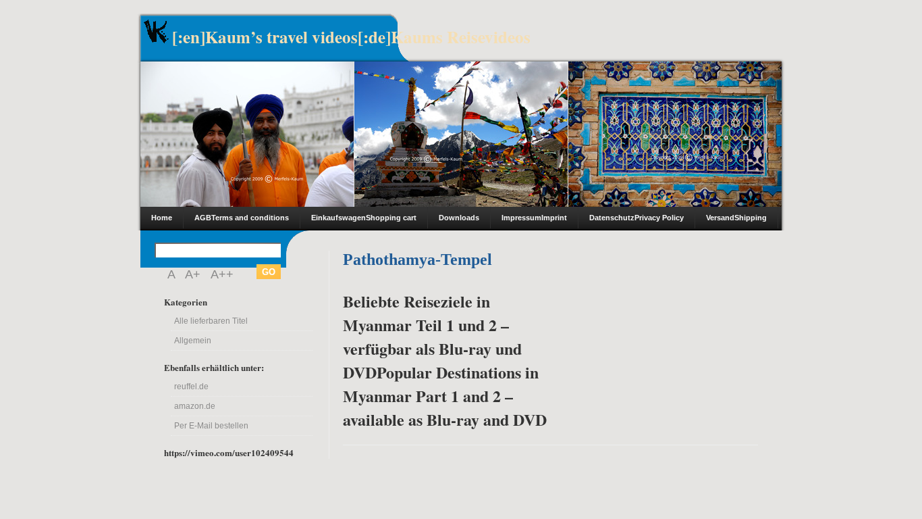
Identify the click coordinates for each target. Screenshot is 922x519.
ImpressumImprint (534, 218)
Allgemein (192, 340)
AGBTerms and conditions (241, 218)
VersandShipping (736, 218)
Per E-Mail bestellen (211, 425)
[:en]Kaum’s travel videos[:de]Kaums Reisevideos (351, 36)
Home (161, 218)
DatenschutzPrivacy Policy (636, 218)
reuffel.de (191, 386)
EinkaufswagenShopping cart (363, 218)
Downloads (459, 218)
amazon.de (194, 406)
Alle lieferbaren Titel (211, 321)
